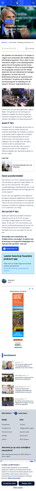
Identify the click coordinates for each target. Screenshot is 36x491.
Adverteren (24, 435)
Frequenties (6, 424)
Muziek (4, 435)
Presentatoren (7, 432)
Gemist (4, 439)
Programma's (6, 428)
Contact (22, 424)
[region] (18, 97)
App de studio (24, 432)
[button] (3, 3)
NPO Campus (24, 439)
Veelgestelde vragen (27, 428)
